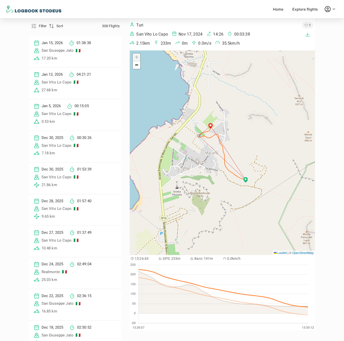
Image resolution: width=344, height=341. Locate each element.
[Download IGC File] (307, 34)
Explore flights (305, 9)
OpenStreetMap (303, 252)
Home (278, 9)
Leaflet (282, 252)
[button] (199, 136)
